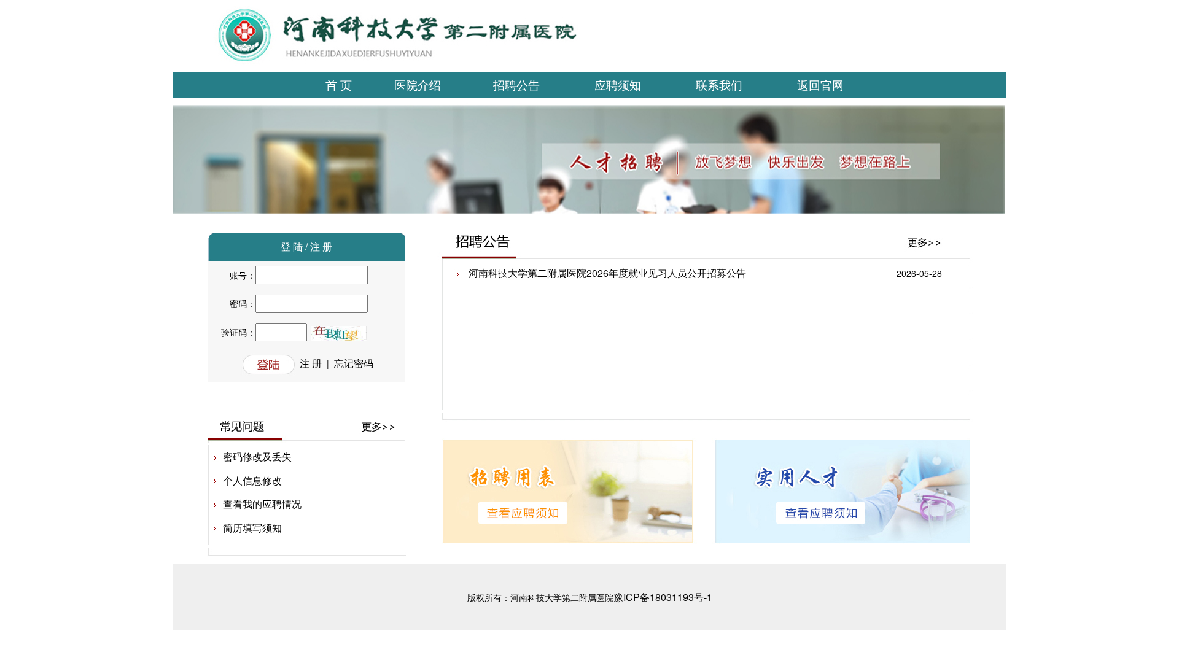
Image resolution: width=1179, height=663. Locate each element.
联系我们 (719, 84)
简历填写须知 (252, 528)
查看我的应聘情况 (262, 504)
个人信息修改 (252, 480)
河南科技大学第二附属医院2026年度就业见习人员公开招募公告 (607, 273)
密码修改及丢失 (257, 456)
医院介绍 (417, 84)
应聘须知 (617, 84)
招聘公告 (516, 84)
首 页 (338, 84)
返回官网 (820, 84)
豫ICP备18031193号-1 (662, 597)
